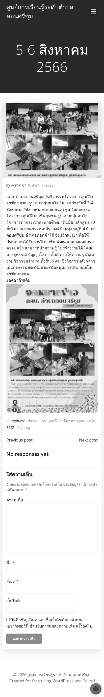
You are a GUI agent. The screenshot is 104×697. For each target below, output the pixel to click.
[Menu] (93, 11)
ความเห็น (14, 500)
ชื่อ (10, 562)
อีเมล (12, 581)
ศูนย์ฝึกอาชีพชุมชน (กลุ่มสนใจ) (72, 420)
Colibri (89, 681)
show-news (36, 420)
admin (16, 185)
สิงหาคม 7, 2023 (41, 185)
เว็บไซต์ (13, 600)
